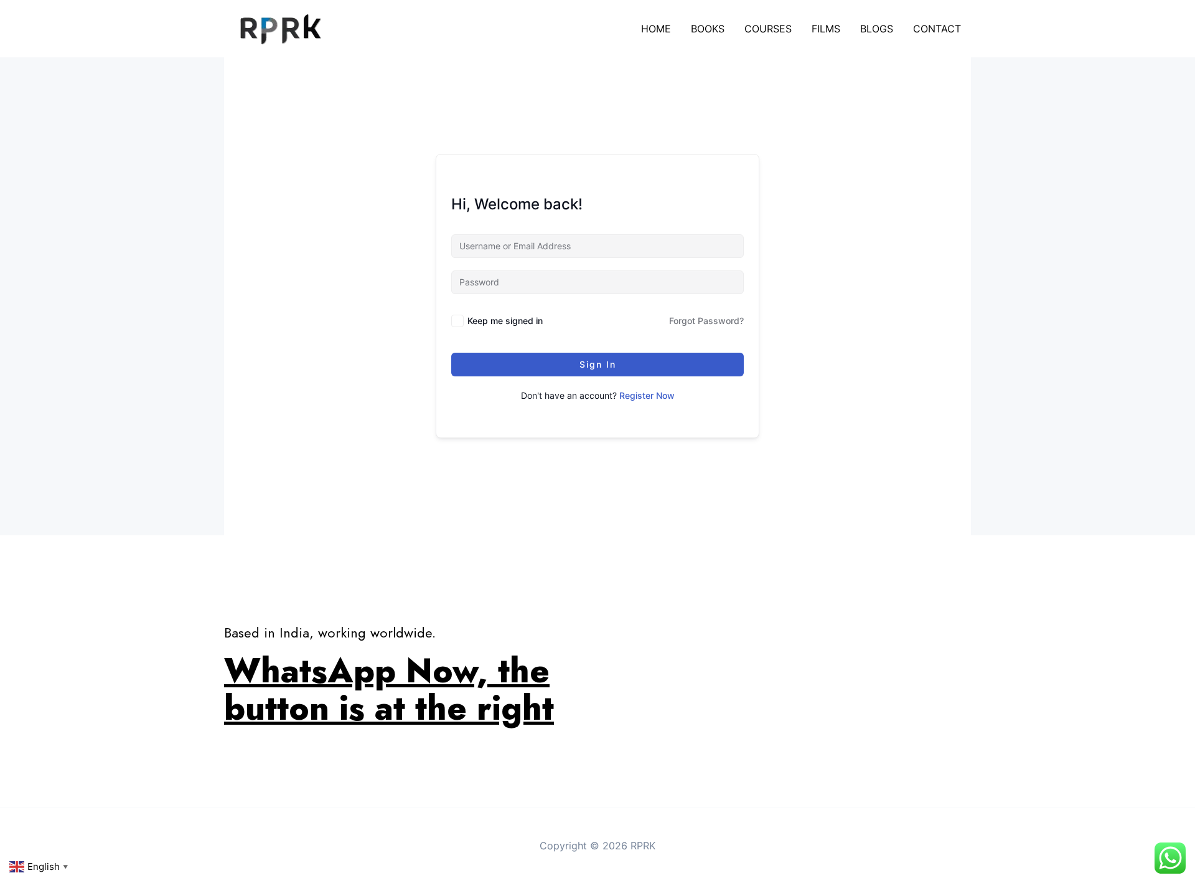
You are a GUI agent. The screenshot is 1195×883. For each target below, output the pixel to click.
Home (656, 28)
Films (826, 28)
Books (707, 28)
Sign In (597, 364)
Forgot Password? (706, 320)
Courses (768, 28)
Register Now (647, 395)
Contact (937, 28)
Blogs (876, 28)
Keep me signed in (505, 320)
